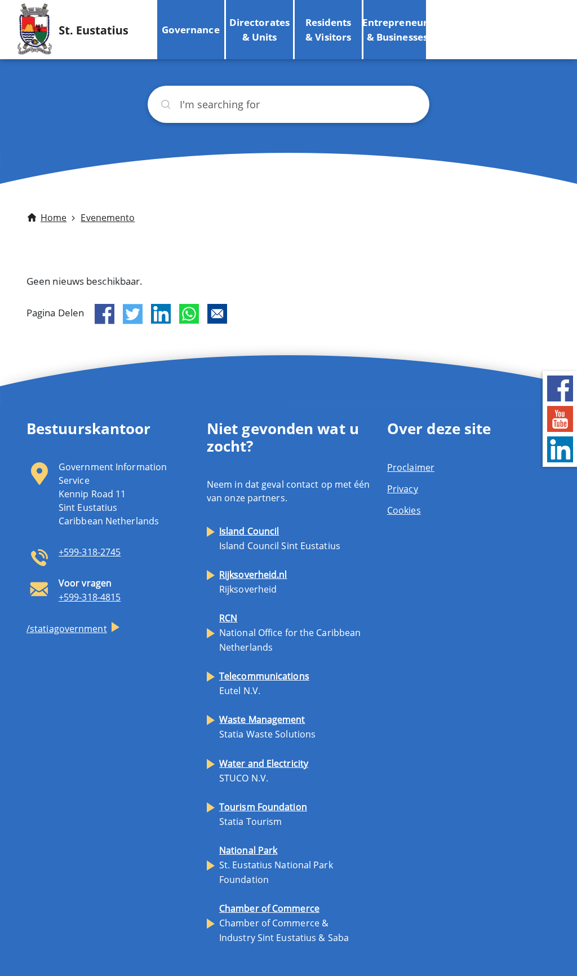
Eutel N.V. (264, 683)
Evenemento (108, 217)
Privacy (402, 489)
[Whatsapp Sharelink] (189, 314)
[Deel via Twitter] (133, 314)
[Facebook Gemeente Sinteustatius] (560, 387)
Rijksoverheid (253, 581)
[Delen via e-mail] (217, 314)
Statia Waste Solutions (267, 726)
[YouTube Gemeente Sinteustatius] (560, 417)
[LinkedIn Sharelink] (161, 314)
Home (53, 217)
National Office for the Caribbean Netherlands (290, 632)
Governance (191, 29)
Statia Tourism (263, 814)
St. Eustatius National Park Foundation (276, 865)
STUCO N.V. (263, 770)
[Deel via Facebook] (104, 314)
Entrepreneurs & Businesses (397, 29)
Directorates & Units (259, 29)
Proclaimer (410, 467)
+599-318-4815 (90, 597)
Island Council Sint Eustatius (279, 538)
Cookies (404, 510)
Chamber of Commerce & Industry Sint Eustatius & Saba (284, 923)
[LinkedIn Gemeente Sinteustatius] (560, 447)
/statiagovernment (66, 628)
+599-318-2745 (90, 552)
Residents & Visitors (328, 29)
